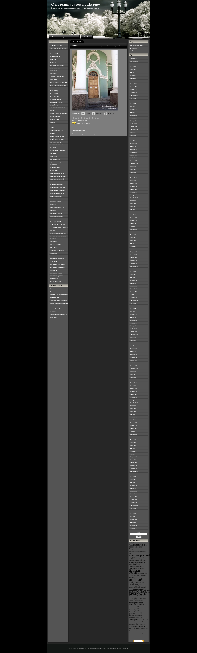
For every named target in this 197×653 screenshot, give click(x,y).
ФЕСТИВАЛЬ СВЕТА (56, 273)
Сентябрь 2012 (134, 402)
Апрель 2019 (133, 177)
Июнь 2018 (133, 206)
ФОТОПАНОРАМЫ (55, 281)
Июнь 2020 (133, 138)
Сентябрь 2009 (134, 505)
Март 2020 (133, 146)
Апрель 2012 (133, 417)
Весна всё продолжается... (138, 561)
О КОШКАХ (53, 153)
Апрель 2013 (133, 383)
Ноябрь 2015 (133, 294)
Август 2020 (133, 132)
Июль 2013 (133, 374)
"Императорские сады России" (138, 545)
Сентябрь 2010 (134, 471)
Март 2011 (132, 454)
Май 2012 (132, 414)
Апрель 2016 (133, 280)
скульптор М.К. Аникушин (138, 627)
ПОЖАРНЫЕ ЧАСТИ (56, 213)
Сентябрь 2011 (133, 437)
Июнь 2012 (133, 411)
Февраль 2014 (133, 354)
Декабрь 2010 (133, 462)
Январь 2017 (133, 254)
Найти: (138, 532)
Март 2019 (133, 180)
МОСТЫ (52, 122)
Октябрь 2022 (133, 58)
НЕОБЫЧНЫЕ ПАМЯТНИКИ (58, 150)
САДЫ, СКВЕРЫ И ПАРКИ (57, 224)
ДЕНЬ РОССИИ (54, 96)
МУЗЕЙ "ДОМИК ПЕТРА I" (57, 136)
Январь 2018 (133, 220)
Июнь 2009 (133, 513)
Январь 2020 (133, 152)
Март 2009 (133, 522)
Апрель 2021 (133, 109)
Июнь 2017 (133, 240)
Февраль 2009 (133, 525)
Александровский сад (139, 556)
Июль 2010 (133, 476)
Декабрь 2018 (133, 189)
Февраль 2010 (133, 491)
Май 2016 (132, 277)
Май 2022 (132, 72)
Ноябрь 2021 (133, 89)
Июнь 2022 (133, 69)
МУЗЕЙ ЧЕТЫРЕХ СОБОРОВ (58, 139)
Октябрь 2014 (133, 331)
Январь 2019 (133, 186)
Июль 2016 (133, 271)
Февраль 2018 (133, 217)
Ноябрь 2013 (133, 363)
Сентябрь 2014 (134, 334)
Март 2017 (133, 249)
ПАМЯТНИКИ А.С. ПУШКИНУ (58, 173)
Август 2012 (133, 405)
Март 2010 (133, 488)
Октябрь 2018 (133, 195)
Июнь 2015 (133, 308)
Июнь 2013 (133, 377)
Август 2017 (133, 234)
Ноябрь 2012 (133, 397)
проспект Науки (133, 626)
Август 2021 (133, 98)
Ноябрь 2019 (133, 158)
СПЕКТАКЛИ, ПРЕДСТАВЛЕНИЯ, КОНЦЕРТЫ (55, 244)
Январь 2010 (133, 494)
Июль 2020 (133, 135)
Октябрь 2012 (133, 400)
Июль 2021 (133, 101)
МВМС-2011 (132, 585)
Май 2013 (132, 380)
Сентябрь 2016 (134, 266)
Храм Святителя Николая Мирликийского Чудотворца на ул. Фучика (58, 308)
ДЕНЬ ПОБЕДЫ (54, 93)
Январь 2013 (133, 391)
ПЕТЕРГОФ (53, 199)
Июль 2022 (133, 66)
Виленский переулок (134, 564)
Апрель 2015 (133, 314)
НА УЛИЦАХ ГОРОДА (56, 142)
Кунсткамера (139, 577)
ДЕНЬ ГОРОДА (54, 90)
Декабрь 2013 (133, 360)
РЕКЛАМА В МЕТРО (55, 219)
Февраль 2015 (133, 320)
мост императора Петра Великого (138, 621)
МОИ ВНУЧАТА (54, 119)
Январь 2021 (133, 118)
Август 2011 (133, 439)
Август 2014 (133, 337)
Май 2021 (132, 106)
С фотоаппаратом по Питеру (75, 4)
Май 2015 (132, 311)
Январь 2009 (133, 528)
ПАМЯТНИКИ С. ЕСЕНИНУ (58, 187)
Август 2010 (133, 474)
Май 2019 (132, 175)
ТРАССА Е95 (53, 253)
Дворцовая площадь (136, 566)
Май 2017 (132, 243)
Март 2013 (133, 385)
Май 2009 (132, 516)
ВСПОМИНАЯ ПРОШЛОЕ (57, 65)
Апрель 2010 (133, 485)
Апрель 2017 (133, 246)
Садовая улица (133, 596)
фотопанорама (137, 633)
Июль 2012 (133, 408)
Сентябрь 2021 (134, 95)
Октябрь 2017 (133, 229)
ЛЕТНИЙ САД (54, 105)
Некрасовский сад (140, 589)
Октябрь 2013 (133, 365)
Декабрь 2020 (133, 121)
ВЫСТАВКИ (53, 71)
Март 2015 (133, 317)
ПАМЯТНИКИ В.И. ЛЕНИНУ (58, 176)
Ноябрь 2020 (133, 123)
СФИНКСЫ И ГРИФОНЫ (57, 250)
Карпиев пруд (132, 575)
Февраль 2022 (133, 81)
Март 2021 (133, 112)
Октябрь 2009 (133, 502)
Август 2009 (133, 508)
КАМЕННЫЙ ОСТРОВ (56, 102)
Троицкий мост (136, 603)
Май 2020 (132, 140)
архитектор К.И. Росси (135, 611)
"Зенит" (132, 543)
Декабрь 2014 (133, 326)
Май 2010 (132, 482)
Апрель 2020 (133, 143)
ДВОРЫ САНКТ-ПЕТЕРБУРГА (58, 82)
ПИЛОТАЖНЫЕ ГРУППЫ (57, 207)
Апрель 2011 (133, 451)
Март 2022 (133, 78)
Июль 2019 (133, 169)
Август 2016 (133, 269)
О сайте (86, 37)
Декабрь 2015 (133, 291)
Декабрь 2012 (133, 394)
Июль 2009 (133, 511)
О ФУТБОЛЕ (53, 156)
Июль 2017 (133, 237)
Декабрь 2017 (133, 223)
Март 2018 (133, 215)
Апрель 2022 (133, 75)
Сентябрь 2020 (134, 129)
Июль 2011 (133, 442)
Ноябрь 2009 (133, 499)
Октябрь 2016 (133, 263)
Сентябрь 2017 (134, 232)
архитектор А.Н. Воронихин (137, 606)
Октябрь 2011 (133, 434)
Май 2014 (132, 345)
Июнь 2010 (133, 479)
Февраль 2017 (133, 252)
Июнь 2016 (133, 274)
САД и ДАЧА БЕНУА (55, 221)
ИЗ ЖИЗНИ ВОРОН (55, 99)
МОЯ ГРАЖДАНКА (55, 125)
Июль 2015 (133, 306)
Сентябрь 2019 (134, 163)
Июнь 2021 (133, 103)
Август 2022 (133, 64)
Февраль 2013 (133, 388)
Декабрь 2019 (133, 155)
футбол (144, 633)
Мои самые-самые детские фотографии (64, 37)
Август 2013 (133, 371)
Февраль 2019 (133, 183)
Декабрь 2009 (133, 496)
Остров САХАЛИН (55, 159)
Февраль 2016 (133, 286)
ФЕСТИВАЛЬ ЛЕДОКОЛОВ (57, 264)
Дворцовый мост (136, 568)
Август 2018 (133, 200)
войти (80, 134)
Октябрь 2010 (133, 468)
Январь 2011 (133, 459)
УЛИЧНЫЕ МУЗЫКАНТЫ (57, 256)
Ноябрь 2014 (133, 328)
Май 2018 (132, 209)
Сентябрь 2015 (134, 300)
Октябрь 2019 (133, 160)
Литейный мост (140, 582)
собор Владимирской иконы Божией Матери (138, 631)
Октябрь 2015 (133, 297)
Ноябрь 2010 (133, 465)
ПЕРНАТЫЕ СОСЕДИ (56, 196)
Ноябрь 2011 (133, 431)
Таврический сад (138, 600)
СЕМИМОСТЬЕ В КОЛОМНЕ (58, 233)
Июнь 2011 (133, 445)
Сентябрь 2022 (134, 61)
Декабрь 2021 (133, 86)
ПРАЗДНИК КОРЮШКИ (56, 216)
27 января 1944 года (55, 53)
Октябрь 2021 (133, 92)
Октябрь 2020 (133, 126)
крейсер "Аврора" (143, 619)
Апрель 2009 (133, 519)
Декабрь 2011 (133, 428)
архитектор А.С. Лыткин (135, 608)
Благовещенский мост (135, 560)
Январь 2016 (133, 289)
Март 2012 (133, 420)
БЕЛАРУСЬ (53, 62)
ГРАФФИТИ (53, 73)
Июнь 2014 (133, 343)
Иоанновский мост (142, 573)
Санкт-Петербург (137, 596)
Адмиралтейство (142, 549)
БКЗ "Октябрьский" (138, 557)
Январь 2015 (133, 323)
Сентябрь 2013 (134, 368)
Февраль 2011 (133, 457)
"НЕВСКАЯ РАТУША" (56, 45)
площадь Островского (137, 624)
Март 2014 (133, 351)
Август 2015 (133, 303)
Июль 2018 (133, 203)
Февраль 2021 (133, 115)
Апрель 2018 (133, 212)
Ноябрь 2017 (133, 226)
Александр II (132, 551)
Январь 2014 (133, 357)
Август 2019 (133, 166)
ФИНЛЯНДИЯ (54, 278)
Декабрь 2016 (133, 257)
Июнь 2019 (133, 172)
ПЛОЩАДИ (53, 210)
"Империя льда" (133, 549)
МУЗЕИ (52, 127)
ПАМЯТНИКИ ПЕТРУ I (56, 184)
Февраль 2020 (133, 149)
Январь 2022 (133, 84)
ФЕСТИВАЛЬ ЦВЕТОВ (56, 276)
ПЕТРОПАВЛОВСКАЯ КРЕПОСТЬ (145, 592)
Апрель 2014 (133, 348)
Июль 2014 (133, 340)
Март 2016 (133, 283)
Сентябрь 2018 (134, 197)
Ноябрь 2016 (133, 260)
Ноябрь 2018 (133, 192)
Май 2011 (132, 448)
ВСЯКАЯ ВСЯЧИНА (55, 68)
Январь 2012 (133, 425)
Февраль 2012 (133, 422)
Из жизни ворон (135, 571)
